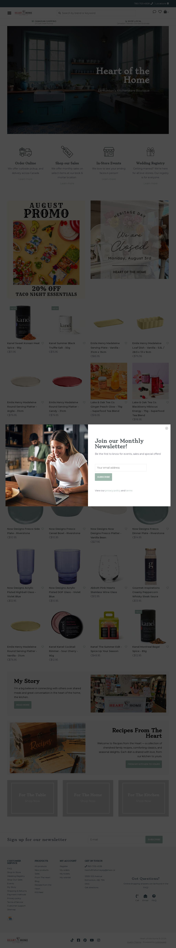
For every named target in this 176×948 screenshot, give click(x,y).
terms (129, 490)
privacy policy (112, 490)
